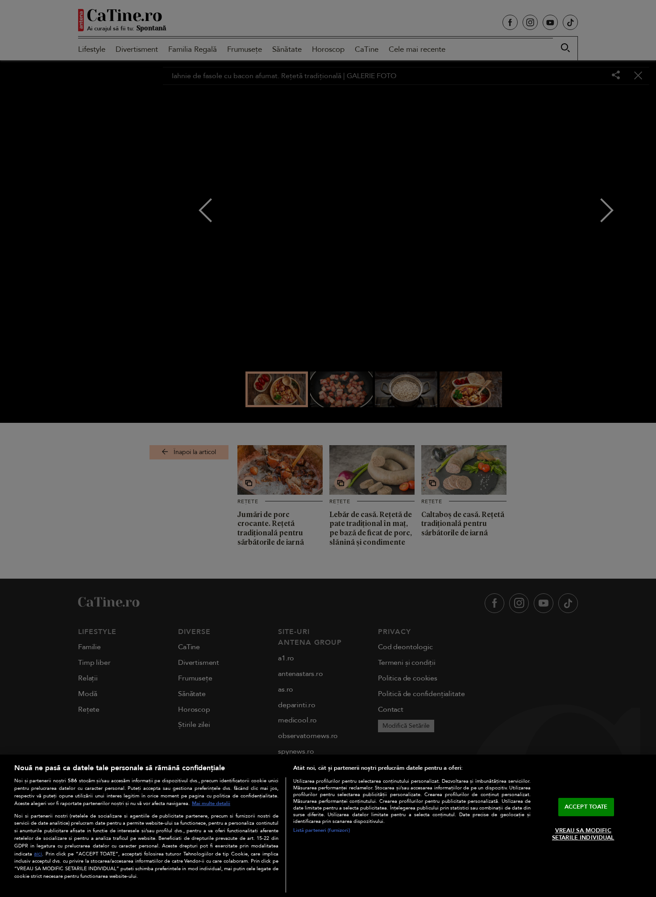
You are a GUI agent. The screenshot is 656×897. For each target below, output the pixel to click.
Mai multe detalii (211, 803)
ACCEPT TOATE (586, 807)
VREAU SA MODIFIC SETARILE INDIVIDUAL (583, 834)
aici (38, 854)
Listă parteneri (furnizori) (321, 830)
